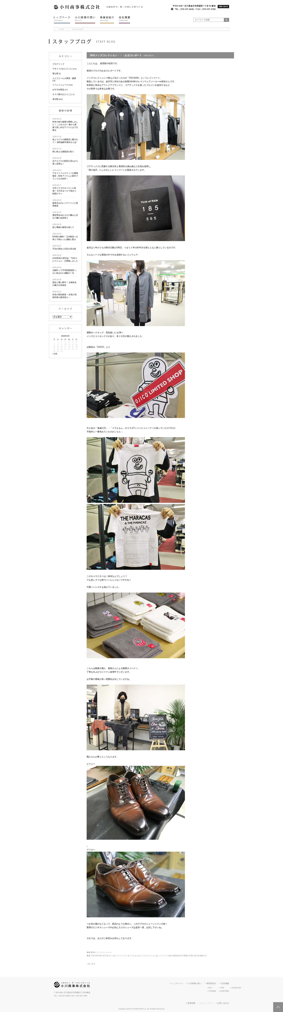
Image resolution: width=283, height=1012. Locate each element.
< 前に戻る (91, 964)
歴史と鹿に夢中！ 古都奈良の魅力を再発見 (64, 282)
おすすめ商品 (58, 89)
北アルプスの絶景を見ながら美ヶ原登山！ (65, 161)
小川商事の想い (195, 983)
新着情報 (191, 1003)
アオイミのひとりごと (62, 69)
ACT (210, 988)
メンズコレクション (148, 956)
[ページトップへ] (278, 1007)
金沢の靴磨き (183, 956)
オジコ (111, 956)
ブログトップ (58, 64)
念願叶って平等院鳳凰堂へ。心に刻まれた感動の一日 (65, 270)
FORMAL (212, 991)
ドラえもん (133, 956)
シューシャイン (121, 956)
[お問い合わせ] (223, 7)
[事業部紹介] (107, 19)
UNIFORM (224, 991)
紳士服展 (173, 956)
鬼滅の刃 (203, 956)
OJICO (104, 956)
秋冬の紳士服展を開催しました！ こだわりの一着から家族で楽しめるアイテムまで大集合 (65, 124)
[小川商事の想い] (85, 19)
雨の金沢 (194, 956)
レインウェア (77, 29)
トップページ (177, 983)
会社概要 (225, 983)
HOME (61, 29)
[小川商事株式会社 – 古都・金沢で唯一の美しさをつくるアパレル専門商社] (77, 9)
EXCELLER (236, 988)
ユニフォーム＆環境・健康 (64, 78)
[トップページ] (62, 19)
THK (222, 988)
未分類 (55, 99)
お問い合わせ (223, 1003)
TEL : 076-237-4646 (62, 996)
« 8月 (55, 354)
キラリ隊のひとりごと (62, 94)
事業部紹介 (211, 983)
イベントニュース (60, 85)
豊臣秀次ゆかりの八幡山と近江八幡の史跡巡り (65, 215)
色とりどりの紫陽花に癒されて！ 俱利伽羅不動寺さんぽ (65, 139)
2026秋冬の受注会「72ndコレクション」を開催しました (65, 258)
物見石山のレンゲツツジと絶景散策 (65, 203)
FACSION (96, 956)
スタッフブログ (206, 1003)
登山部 (55, 73)
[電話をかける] (193, 8)
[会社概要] (124, 19)
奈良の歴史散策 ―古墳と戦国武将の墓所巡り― (64, 294)
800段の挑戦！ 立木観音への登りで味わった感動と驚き (65, 237)
